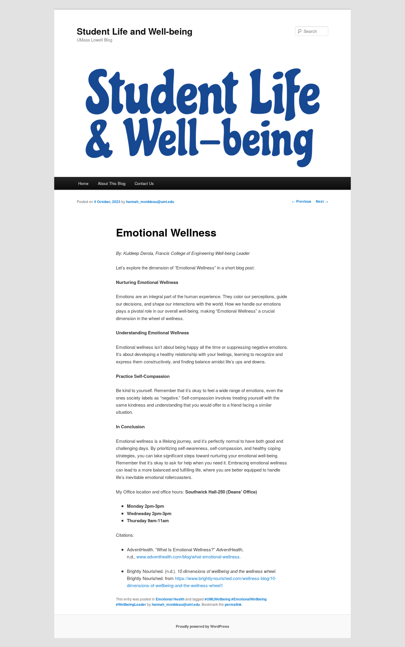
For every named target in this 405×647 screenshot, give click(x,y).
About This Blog (111, 183)
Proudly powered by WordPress (202, 626)
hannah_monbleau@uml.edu (150, 201)
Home (83, 183)
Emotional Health (170, 599)
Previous (301, 201)
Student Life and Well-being (134, 31)
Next (322, 201)
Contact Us (144, 183)
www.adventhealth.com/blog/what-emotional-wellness (188, 556)
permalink (233, 604)
